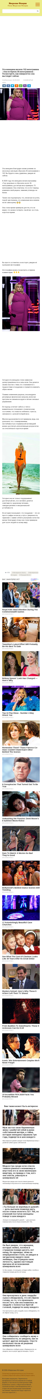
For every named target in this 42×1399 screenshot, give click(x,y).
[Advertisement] (21, 40)
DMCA (23, 1375)
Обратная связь (14, 1375)
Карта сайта (30, 1375)
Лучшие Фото (25, 575)
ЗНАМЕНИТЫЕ (28, 80)
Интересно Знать (20, 572)
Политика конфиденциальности (13, 1373)
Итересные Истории (18, 3)
